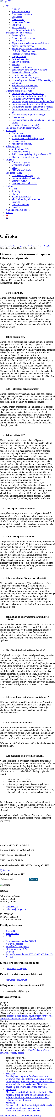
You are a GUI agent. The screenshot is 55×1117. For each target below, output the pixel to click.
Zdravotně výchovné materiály (26, 178)
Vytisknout (5, 870)
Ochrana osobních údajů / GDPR (21, 941)
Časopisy (16, 202)
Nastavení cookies (14, 944)
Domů (2, 246)
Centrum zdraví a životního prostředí (29, 96)
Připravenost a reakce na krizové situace (30, 43)
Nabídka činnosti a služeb (18, 210)
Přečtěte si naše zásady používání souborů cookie (30, 1015)
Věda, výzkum (13, 146)
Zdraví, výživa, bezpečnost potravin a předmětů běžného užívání (29, 49)
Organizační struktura (22, 14)
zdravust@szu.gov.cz (16, 909)
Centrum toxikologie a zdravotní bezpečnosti (32, 106)
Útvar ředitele (18, 117)
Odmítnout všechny (19, 1018)
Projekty (10, 159)
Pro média (16, 25)
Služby (15, 194)
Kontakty (16, 207)
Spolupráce (17, 17)
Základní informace (21, 11)
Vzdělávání (11, 130)
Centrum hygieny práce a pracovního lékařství (33, 101)
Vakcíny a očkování (21, 62)
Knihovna (10, 186)
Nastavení (5, 1018)
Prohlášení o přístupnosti (17, 946)
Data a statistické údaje (22, 175)
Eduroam (10, 951)
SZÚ (8, 6)
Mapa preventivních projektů (25, 157)
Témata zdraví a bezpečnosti (19, 32)
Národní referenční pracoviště (25, 125)
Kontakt (9, 212)
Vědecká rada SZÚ (21, 149)
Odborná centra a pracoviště (19, 91)
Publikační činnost (20, 204)
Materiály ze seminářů (22, 143)
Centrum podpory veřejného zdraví (28, 93)
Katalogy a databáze (21, 196)
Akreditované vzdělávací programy (28, 138)
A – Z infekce (18, 40)
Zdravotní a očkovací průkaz (25, 72)
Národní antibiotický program (25, 77)
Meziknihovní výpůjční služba (26, 199)
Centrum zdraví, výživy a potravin (27, 99)
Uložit (3, 1115)
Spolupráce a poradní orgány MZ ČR (23, 128)
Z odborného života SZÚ (23, 30)
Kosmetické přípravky (22, 67)
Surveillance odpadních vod (25, 85)
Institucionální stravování (23, 88)
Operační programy (21, 162)
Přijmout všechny (37, 1018)
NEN (8, 936)
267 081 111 (12, 906)
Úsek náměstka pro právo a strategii (28, 114)
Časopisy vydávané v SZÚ (24, 183)
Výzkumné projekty (21, 151)
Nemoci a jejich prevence (23, 38)
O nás (14, 188)
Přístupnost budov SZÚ (17, 949)
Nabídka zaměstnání (21, 22)
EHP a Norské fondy (21, 170)
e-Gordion (10, 931)
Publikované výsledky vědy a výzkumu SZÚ (32, 154)
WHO (14, 167)
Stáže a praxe (18, 133)
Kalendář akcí (18, 141)
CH (41, 246)
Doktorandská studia (21, 136)
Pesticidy (16, 64)
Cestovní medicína (20, 59)
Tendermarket (12, 933)
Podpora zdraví (19, 56)
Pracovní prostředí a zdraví (24, 54)
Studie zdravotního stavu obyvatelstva (29, 69)
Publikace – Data (14, 173)
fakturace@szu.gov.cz (16, 979)
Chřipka (47, 246)
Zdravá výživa (18, 35)
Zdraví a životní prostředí (23, 46)
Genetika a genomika (21, 75)
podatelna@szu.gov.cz (16, 968)
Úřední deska (18, 19)
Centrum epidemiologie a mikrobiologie (30, 104)
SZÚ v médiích (19, 27)
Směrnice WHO (19, 180)
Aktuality (16, 9)
